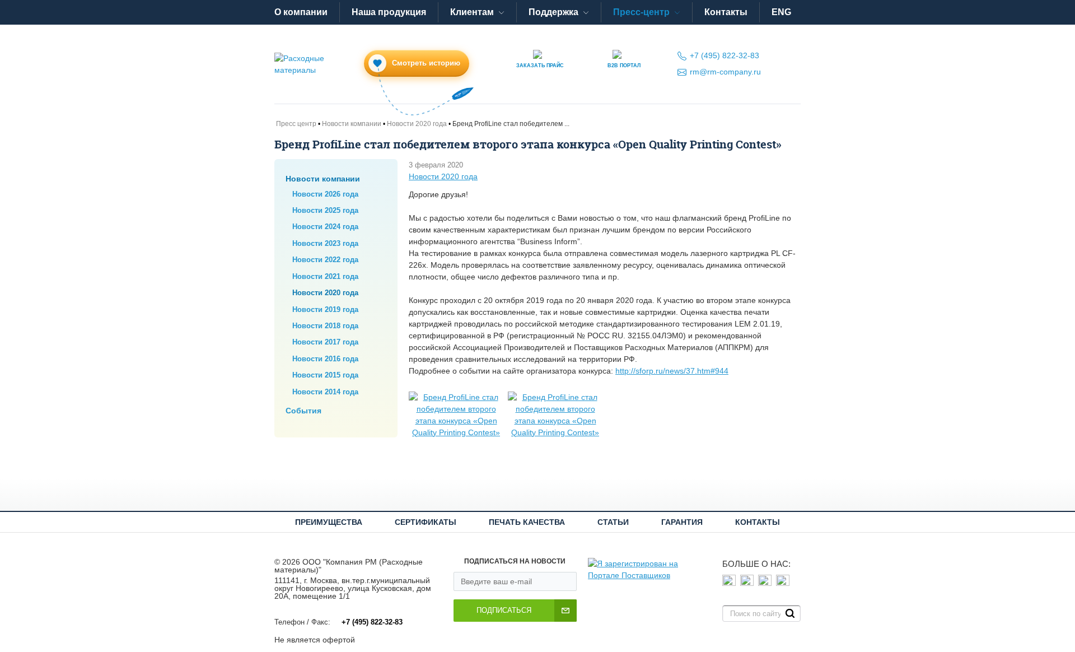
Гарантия (682, 522)
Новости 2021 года (325, 276)
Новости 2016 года (325, 359)
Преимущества (328, 522)
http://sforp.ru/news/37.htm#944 (671, 370)
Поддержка (553, 12)
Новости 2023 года (325, 243)
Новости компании (323, 178)
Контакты (725, 12)
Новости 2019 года (325, 309)
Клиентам (472, 12)
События (303, 410)
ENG (781, 12)
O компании (301, 12)
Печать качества (527, 522)
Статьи (613, 522)
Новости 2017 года (325, 342)
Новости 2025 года (325, 210)
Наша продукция (389, 12)
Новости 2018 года (325, 326)
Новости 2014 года (325, 392)
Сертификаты (425, 522)
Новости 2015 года (325, 375)
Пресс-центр (641, 12)
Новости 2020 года (325, 292)
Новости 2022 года (325, 259)
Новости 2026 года (325, 194)
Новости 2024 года (325, 226)
